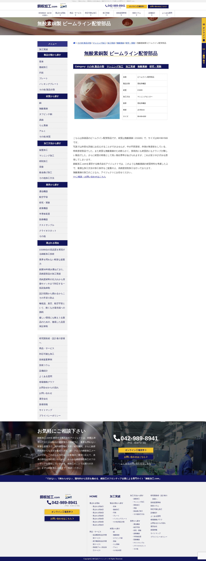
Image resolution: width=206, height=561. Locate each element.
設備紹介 (152, 13)
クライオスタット (47, 230)
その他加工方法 (46, 178)
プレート (43, 78)
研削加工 (43, 161)
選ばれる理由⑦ (98, 525)
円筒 (41, 73)
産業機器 (43, 208)
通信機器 (43, 191)
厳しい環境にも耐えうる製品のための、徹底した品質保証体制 (52, 321)
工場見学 (204, 31)
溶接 (41, 167)
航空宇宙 (43, 197)
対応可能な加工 (91, 13)
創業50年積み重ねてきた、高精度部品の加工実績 (52, 271)
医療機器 (43, 219)
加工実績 (106, 13)
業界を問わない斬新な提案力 (52, 261)
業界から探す (135, 521)
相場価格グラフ (46, 382)
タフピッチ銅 (45, 114)
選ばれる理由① (98, 506)
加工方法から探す (137, 495)
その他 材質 (45, 136)
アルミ (42, 131)
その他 (42, 236)
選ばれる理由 (60, 13)
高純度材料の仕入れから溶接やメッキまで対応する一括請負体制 (52, 283)
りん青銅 (43, 125)
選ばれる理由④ (98, 516)
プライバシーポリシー (50, 415)
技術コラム (136, 13)
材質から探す (115, 528)
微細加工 (43, 67)
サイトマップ (45, 410)
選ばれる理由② (98, 509)
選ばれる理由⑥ (98, 522)
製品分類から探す (116, 503)
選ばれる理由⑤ (98, 519)
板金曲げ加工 (45, 172)
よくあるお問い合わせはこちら (136, 463)
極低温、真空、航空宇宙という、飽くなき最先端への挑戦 (52, 307)
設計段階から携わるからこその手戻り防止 (52, 295)
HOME (93, 496)
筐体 (41, 61)
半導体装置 (44, 214)
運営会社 (43, 399)
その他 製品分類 (84, 43)
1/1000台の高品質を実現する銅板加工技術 (52, 251)
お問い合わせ (45, 393)
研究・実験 (130, 43)
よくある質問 (167, 13)
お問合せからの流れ (49, 387)
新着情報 (43, 404)
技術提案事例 (121, 13)
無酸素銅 (120, 43)
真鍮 (41, 120)
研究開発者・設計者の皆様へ (52, 340)
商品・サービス (75, 13)
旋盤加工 (43, 150)
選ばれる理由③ (98, 513)
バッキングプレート (49, 84)
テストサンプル (46, 225)
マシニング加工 (99, 43)
